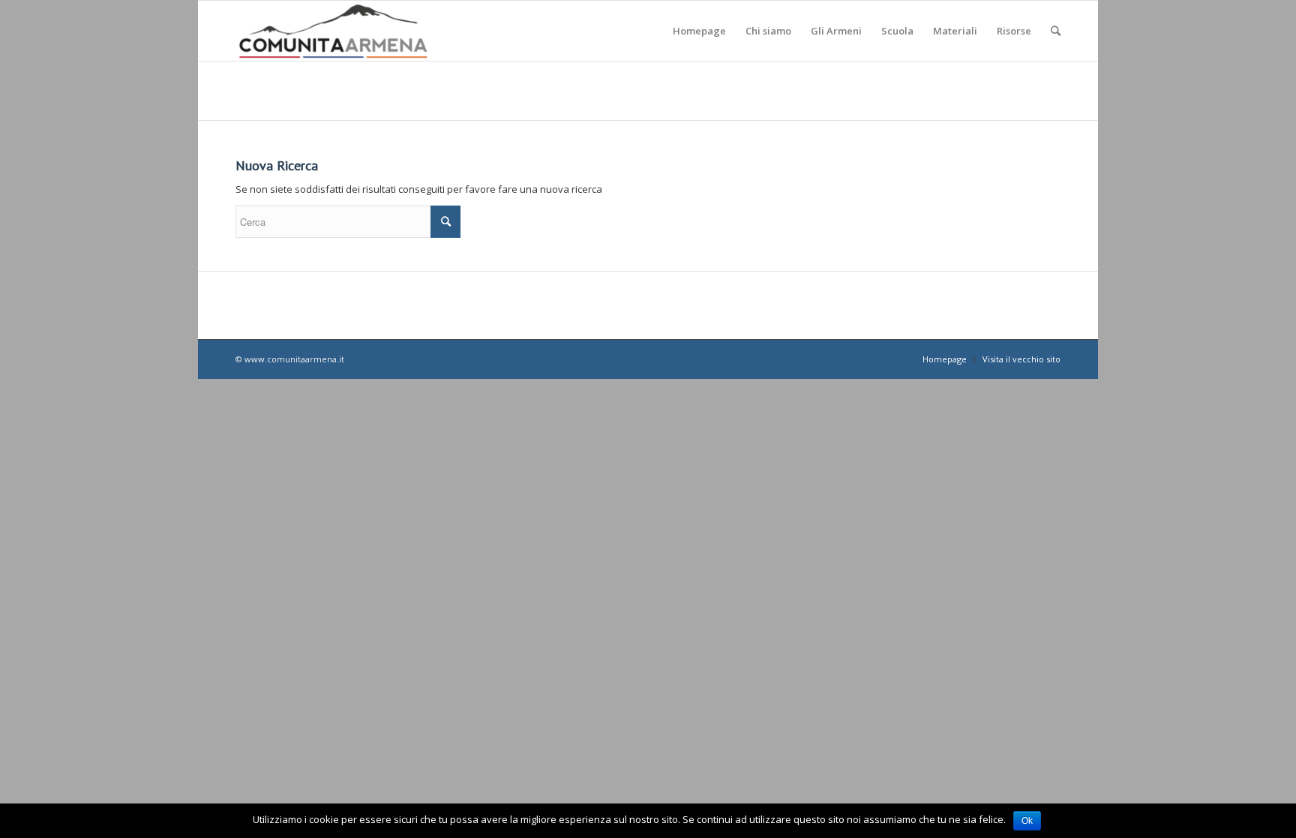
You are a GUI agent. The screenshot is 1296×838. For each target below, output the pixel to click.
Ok (1027, 820)
